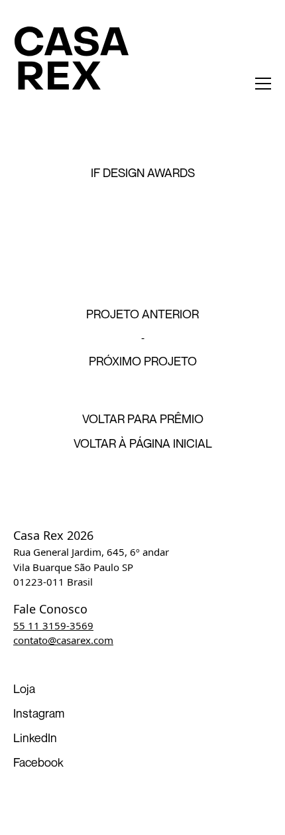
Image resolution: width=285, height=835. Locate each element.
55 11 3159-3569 (53, 625)
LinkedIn (35, 737)
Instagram (38, 713)
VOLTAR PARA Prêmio (142, 418)
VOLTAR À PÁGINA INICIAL (143, 443)
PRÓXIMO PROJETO (143, 360)
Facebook (38, 762)
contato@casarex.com (63, 640)
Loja (24, 688)
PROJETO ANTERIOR (142, 313)
